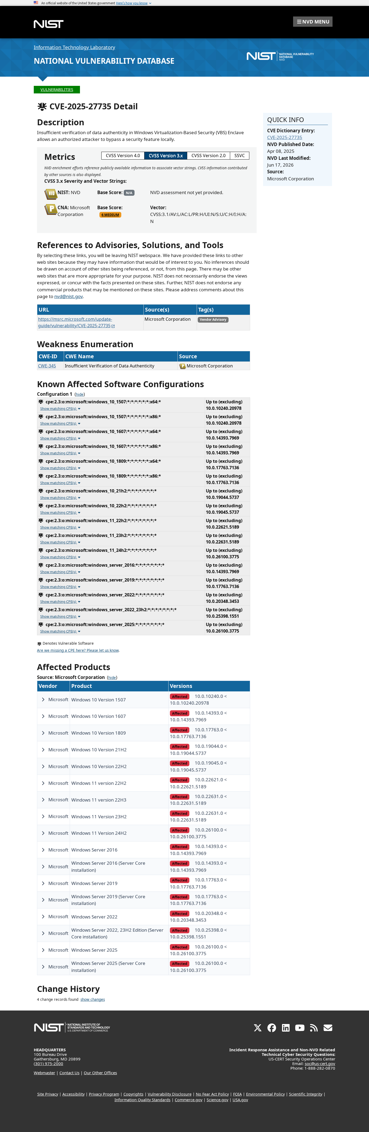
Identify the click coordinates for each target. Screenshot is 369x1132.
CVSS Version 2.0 (209, 155)
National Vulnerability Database (104, 61)
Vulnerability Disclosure (170, 1094)
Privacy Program (104, 1094)
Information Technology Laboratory (74, 47)
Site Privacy (47, 1094)
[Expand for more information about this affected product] (43, 699)
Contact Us (69, 1072)
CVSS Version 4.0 (123, 155)
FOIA (237, 1094)
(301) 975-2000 (48, 1063)
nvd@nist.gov (68, 296)
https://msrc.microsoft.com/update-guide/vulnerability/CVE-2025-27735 (75, 322)
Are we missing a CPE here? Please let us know (78, 650)
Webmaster (44, 1072)
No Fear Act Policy (212, 1094)
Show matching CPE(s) (58, 408)
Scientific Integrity (305, 1094)
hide (79, 394)
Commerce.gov (188, 1099)
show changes (92, 999)
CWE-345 (47, 366)
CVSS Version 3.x (166, 155)
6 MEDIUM (110, 214)
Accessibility (73, 1094)
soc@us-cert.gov (320, 1063)
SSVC (239, 155)
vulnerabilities (57, 89)
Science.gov (217, 1099)
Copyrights (133, 1094)
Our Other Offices (100, 1072)
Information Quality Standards (142, 1099)
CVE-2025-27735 (284, 137)
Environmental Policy (265, 1094)
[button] (313, 21)
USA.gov (240, 1099)
